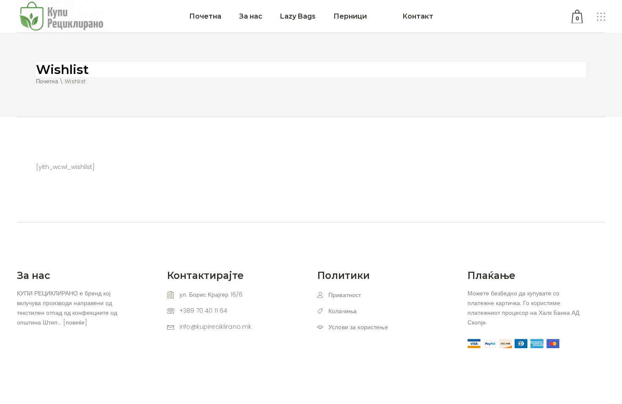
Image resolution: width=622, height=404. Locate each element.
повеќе (75, 322)
